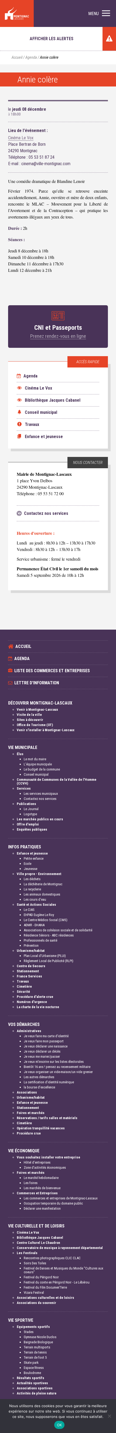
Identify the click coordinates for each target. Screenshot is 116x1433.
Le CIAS (29, 910)
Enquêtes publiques (32, 829)
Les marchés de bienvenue (42, 1188)
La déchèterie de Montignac (43, 884)
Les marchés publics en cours (40, 819)
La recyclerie (32, 889)
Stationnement (28, 971)
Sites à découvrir (30, 720)
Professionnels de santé (40, 940)
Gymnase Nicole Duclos (40, 1337)
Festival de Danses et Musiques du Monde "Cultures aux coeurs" (63, 1270)
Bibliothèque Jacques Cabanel (40, 1238)
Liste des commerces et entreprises (52, 670)
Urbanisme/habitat (31, 951)
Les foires (30, 1183)
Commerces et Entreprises (37, 1193)
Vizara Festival (34, 1292)
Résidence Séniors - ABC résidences (49, 935)
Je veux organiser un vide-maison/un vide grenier (58, 1072)
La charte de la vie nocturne (38, 1007)
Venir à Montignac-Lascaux (37, 709)
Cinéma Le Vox (20, 137)
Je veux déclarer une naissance (45, 1046)
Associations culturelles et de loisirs (45, 1298)
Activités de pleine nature (36, 1393)
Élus (20, 754)
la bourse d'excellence (39, 1087)
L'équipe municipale (38, 764)
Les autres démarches (39, 1077)
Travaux (23, 981)
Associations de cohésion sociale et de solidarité (58, 930)
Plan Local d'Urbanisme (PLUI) (45, 956)
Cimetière (24, 986)
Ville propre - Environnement (39, 874)
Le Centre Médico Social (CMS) (45, 920)
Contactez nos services (40, 799)
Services (24, 788)
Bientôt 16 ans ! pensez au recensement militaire (57, 1067)
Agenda (31, 57)
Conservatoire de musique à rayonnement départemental (60, 1248)
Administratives (29, 1031)
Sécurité (23, 992)
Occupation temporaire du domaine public (53, 1203)
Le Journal (31, 809)
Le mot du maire (35, 759)
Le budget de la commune (42, 769)
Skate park (31, 1363)
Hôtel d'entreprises (37, 1162)
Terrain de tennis (35, 1352)
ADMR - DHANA (34, 925)
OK (59, 1425)
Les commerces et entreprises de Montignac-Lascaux (61, 1198)
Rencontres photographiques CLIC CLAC (52, 1258)
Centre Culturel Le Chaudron (38, 1243)
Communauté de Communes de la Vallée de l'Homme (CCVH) (56, 781)
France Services (29, 976)
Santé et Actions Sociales (36, 905)
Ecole (27, 864)
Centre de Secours (31, 966)
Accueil (17, 57)
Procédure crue (29, 1133)
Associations (27, 1092)
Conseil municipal (36, 774)
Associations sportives (35, 1388)
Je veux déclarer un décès (42, 1051)
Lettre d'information (36, 682)
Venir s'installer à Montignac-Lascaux (45, 730)
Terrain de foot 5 (35, 1357)
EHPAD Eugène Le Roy (39, 915)
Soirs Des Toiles (35, 1263)
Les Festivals (27, 1253)
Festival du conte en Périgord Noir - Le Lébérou (57, 1282)
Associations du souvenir (36, 1303)
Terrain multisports (37, 1347)
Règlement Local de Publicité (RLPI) (48, 961)
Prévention (31, 945)
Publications (26, 804)
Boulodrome (32, 1373)
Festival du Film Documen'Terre (45, 1287)
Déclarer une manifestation (42, 1208)
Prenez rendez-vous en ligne (58, 336)
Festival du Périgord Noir (41, 1277)
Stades (28, 1332)
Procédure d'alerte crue (35, 997)
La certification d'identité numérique (49, 1082)
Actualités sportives (32, 1383)
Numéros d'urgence (32, 1002)
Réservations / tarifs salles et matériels (47, 1118)
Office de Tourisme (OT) (35, 725)
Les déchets (32, 879)
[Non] (109, 1416)
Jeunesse (30, 869)
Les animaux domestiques (42, 894)
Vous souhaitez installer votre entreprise (48, 1157)
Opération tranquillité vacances (41, 1128)
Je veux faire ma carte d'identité (46, 1036)
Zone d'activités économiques (45, 1167)
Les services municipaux (41, 794)
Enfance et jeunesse (32, 853)
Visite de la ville (29, 715)
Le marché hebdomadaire (41, 1178)
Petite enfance (33, 858)
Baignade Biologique (38, 1342)
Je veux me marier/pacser (42, 1056)
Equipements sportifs (33, 1327)
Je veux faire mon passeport (44, 1041)
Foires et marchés (31, 1113)
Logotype (30, 814)
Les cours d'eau (35, 899)
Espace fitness (34, 1368)
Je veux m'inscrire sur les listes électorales (54, 1062)
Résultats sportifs (30, 1378)
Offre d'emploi (28, 824)
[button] (99, 13)
